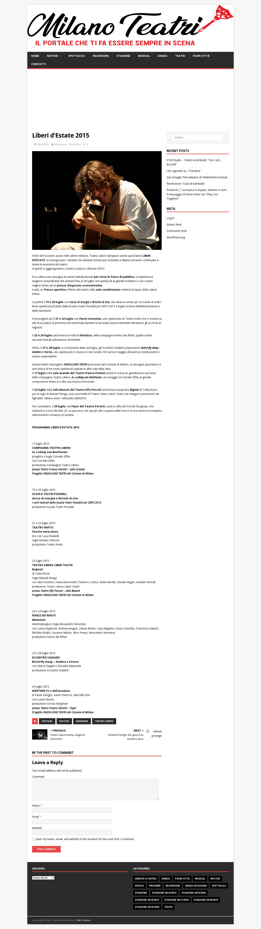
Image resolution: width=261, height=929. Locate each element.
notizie (64, 721)
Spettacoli (76, 56)
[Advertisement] (130, 102)
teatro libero (104, 721)
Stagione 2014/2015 (164, 892)
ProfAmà (154, 885)
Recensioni (101, 56)
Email (36, 816)
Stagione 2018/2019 (206, 899)
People (139, 885)
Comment (38, 776)
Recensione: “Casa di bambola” (186, 183)
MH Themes (84, 920)
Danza (162, 56)
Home (35, 56)
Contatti (38, 64)
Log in (170, 218)
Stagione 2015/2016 (194, 892)
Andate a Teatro (145, 878)
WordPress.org (176, 237)
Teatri (180, 56)
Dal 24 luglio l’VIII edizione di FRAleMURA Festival (197, 177)
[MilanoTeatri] (130, 49)
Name (36, 805)
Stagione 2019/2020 (147, 907)
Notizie (52, 56)
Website (37, 828)
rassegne (82, 721)
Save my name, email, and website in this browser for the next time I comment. (85, 839)
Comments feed (177, 231)
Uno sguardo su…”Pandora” (184, 171)
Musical (144, 56)
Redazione (60, 144)
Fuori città (201, 56)
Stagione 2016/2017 (147, 899)
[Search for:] (198, 137)
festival (47, 721)
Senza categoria (196, 885)
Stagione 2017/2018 (176, 899)
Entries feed (174, 224)
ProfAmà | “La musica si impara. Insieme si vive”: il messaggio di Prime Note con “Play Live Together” (197, 194)
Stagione (123, 56)
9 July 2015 (43, 144)
